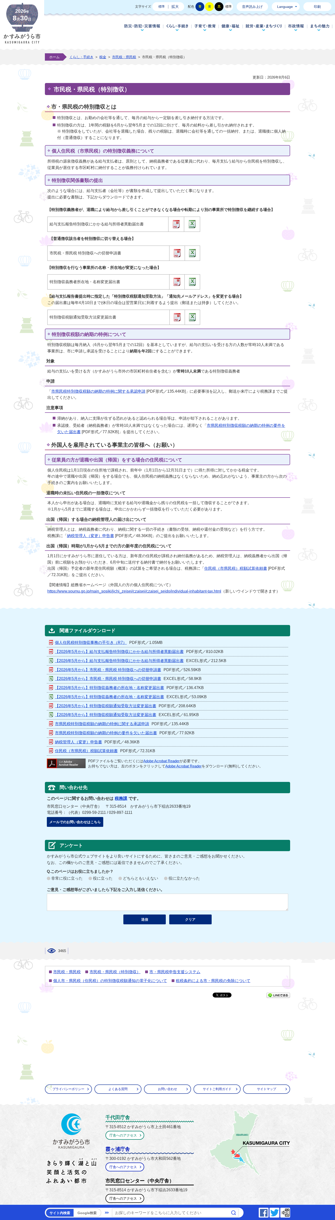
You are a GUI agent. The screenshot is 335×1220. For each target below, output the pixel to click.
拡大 (175, 6)
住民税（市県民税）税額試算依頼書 (235, 568)
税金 (102, 57)
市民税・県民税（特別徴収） (115, 972)
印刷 (317, 7)
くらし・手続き (177, 27)
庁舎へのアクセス (123, 1135)
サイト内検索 (60, 1213)
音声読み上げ (252, 7)
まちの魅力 (320, 27)
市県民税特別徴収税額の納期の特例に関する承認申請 (98, 391)
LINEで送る (278, 995)
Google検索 (87, 1213)
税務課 (121, 798)
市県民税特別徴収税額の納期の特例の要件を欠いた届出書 (106, 733)
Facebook (268, 1211)
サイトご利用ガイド (217, 1089)
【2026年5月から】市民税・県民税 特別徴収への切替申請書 (108, 670)
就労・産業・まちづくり (264, 27)
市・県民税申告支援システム (174, 972)
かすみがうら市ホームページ (22, 27)
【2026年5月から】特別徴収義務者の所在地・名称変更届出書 (109, 688)
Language (285, 7)
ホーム (54, 57)
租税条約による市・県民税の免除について (213, 981)
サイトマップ (266, 1089)
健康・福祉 (231, 27)
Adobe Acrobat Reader (161, 761)
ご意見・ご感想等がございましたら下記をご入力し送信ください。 (106, 889)
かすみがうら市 (71, 1149)
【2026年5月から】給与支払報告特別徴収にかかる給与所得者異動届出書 (119, 652)
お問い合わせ (167, 1089)
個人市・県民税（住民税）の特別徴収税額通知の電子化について (110, 981)
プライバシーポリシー (68, 1089)
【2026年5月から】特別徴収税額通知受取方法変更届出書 (105, 706)
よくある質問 (118, 1089)
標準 (161, 6)
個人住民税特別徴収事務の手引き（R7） (91, 642)
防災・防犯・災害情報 (142, 27)
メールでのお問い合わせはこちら (75, 822)
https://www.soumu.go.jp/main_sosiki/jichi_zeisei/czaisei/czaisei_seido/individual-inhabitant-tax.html (134, 591)
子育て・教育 (205, 27)
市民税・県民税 (124, 57)
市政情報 (296, 27)
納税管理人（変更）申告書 (90, 536)
